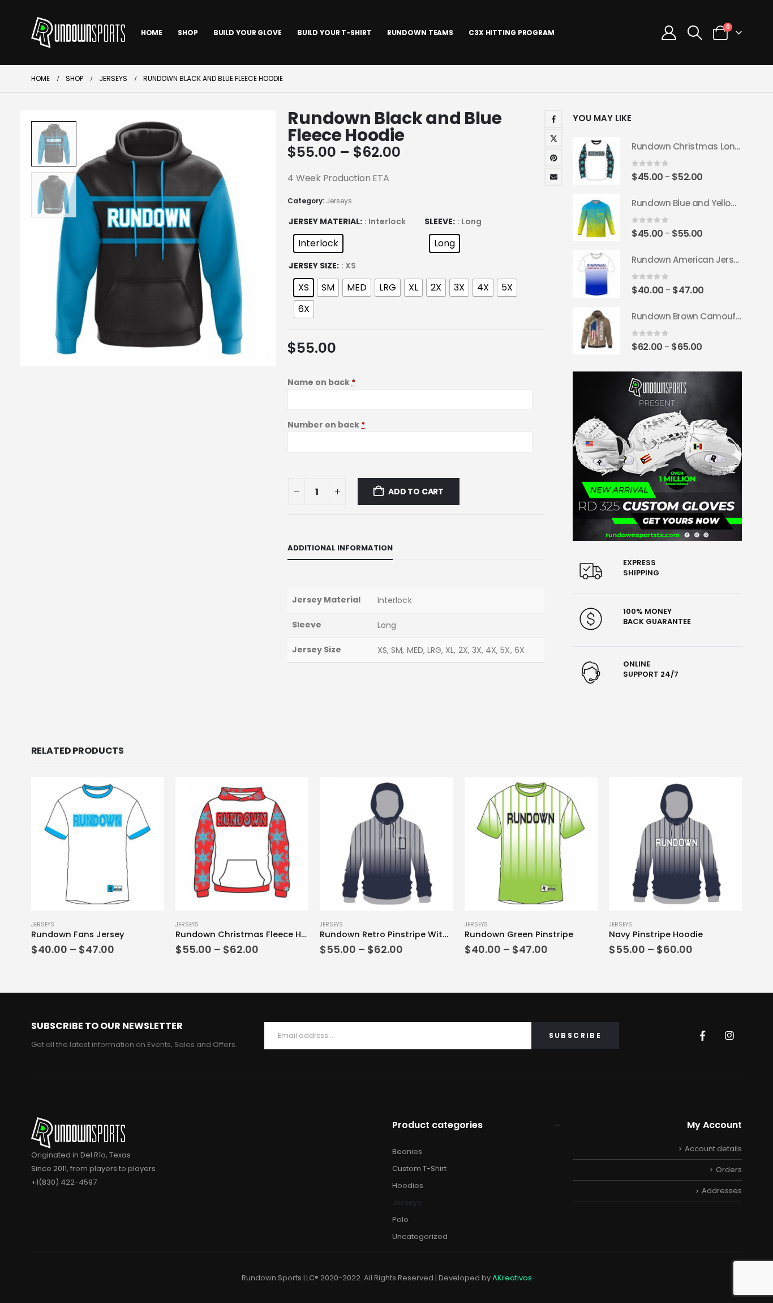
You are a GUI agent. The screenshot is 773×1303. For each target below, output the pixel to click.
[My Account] (669, 32)
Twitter (553, 138)
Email (553, 177)
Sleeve (438, 221)
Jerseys (339, 201)
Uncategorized (420, 1236)
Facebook (553, 119)
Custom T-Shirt (419, 1168)
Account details (713, 1148)
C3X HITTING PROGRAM (512, 32)
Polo (400, 1219)
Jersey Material (324, 221)
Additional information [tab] (340, 547)
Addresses (722, 1190)
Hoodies (407, 1185)
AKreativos (512, 1277)
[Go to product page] (596, 161)
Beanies (407, 1151)
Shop (188, 32)
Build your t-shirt (334, 32)
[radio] (318, 243)
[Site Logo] (78, 32)
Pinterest (553, 157)
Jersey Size (313, 265)
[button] (694, 32)
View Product (145, 789)
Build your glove (247, 32)
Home (152, 32)
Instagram (729, 1035)
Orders (729, 1169)
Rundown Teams (420, 32)
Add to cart (416, 491)
